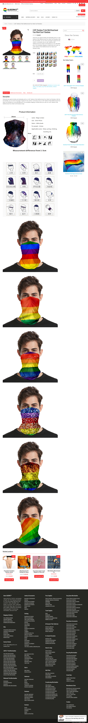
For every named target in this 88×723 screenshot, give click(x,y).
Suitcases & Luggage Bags (51, 617)
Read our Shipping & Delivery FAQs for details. (57, 1)
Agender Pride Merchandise (9, 664)
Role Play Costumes (49, 673)
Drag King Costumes (71, 663)
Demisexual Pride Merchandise (10, 668)
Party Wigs (47, 603)
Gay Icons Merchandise (71, 689)
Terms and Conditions (8, 635)
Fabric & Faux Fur (49, 658)
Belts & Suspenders (28, 617)
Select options (8, 579)
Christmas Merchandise (50, 640)
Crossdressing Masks (50, 692)
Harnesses (68, 679)
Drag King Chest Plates (71, 660)
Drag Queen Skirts (70, 613)
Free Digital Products (71, 706)
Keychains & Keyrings (29, 603)
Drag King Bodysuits (70, 657)
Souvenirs (5, 684)
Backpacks (47, 614)
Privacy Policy (6, 634)
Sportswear (26, 640)
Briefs (25, 680)
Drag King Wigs (69, 670)
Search (77, 10)
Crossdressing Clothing (29, 620)
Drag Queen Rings (70, 646)
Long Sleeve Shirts (28, 658)
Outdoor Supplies (49, 616)
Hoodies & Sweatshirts (29, 628)
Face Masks (39, 86)
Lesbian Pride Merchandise (9, 655)
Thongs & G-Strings (28, 685)
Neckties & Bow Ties (29, 633)
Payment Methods (7, 619)
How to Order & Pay (8, 620)
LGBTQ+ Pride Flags (70, 694)
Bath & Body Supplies (50, 652)
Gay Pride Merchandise (47, 86)
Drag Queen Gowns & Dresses (73, 607)
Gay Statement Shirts (29, 654)
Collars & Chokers (70, 681)
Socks (25, 639)
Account (63, 3)
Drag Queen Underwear (71, 616)
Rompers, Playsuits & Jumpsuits (31, 636)
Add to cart (40, 80)
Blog (59, 3)
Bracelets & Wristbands (29, 598)
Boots (25, 707)
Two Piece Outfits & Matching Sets (32, 646)
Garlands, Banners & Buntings (52, 600)
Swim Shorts (27, 698)
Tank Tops (26, 663)
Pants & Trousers (28, 634)
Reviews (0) (29, 92)
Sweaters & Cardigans (29, 643)
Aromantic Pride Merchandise (10, 665)
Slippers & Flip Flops (28, 713)
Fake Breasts (48, 685)
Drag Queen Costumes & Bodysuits (74, 604)
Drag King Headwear (71, 664)
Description (6, 92)
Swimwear (26, 645)
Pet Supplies (69, 695)
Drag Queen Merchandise (72, 612)
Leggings (26, 631)
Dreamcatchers (48, 656)
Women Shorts (27, 671)
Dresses (26, 622)
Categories (8, 17)
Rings (25, 607)
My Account (82, 5)
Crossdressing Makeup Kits (51, 694)
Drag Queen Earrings (71, 631)
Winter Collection (49, 631)
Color (34, 52)
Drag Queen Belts (70, 628)
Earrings (26, 600)
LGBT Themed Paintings (50, 661)
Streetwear (26, 642)
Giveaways (5, 681)
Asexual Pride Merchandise (9, 662)
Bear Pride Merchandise (8, 667)
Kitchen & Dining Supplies (51, 659)
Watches (26, 609)
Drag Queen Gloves (70, 634)
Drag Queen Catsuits (71, 606)
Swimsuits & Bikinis (28, 697)
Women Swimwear (28, 695)
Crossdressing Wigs (49, 698)
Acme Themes (82, 722)
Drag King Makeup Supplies (72, 666)
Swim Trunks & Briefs (29, 700)
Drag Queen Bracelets (71, 627)
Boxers (26, 682)
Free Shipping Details (8, 617)
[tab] (6, 93)
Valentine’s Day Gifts (49, 641)
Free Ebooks (69, 707)
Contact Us (69, 3)
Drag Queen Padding (71, 645)
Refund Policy (6, 637)
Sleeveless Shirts (28, 661)
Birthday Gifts (48, 638)
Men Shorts (27, 670)
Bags (46, 613)
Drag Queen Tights (70, 615)
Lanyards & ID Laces (50, 606)
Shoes (25, 712)
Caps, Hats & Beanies (29, 619)
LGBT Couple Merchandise (72, 691)
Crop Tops (26, 660)
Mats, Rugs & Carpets (50, 662)
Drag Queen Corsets (70, 603)
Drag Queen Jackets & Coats (72, 610)
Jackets (26, 630)
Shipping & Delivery (49, 3)
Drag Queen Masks (70, 640)
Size (34, 73)
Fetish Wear (27, 625)
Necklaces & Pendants (29, 604)
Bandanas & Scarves (52, 85)
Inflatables (47, 601)
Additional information (16, 92)
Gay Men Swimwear (28, 694)
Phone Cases (27, 606)
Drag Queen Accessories (71, 624)
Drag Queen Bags (70, 625)
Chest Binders (48, 677)
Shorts (25, 637)
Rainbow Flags (48, 604)
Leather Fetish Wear (70, 678)
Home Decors (48, 650)
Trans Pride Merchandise (9, 658)
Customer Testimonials (8, 631)
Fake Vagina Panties (49, 686)
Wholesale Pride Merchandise (10, 685)
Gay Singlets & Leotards (50, 676)
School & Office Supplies (71, 697)
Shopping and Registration (9, 622)
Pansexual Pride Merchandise (9, 673)
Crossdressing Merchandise (51, 695)
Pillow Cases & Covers (50, 664)
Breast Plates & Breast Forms (73, 598)
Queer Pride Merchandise (9, 659)
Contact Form (6, 646)
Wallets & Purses (49, 619)
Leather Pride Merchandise (9, 670)
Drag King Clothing (70, 661)
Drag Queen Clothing (71, 600)
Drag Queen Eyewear (71, 633)
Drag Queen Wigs (70, 648)
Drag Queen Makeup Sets (72, 639)
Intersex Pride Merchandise (9, 661)
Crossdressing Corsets (50, 689)
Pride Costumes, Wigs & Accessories (53, 598)
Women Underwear (28, 686)
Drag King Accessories (71, 655)
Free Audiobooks (70, 704)
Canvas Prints (48, 653)
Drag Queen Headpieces (71, 636)
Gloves (25, 627)
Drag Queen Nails (70, 642)
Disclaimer (5, 632)
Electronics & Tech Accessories (73, 688)
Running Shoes (27, 709)
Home (42, 3)
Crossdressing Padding (50, 697)
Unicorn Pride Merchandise (9, 674)
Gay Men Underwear (29, 679)
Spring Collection (49, 628)
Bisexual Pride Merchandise (9, 656)
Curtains (47, 655)
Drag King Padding (70, 669)
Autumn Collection (49, 626)
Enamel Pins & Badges (29, 601)
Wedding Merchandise (50, 643)
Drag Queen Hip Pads (71, 609)
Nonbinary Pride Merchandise (10, 671)
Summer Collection (49, 629)
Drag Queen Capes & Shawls (72, 601)
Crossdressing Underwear (51, 691)
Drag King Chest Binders (71, 658)
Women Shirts (27, 657)
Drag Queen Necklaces (71, 643)
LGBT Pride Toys (70, 692)
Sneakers (26, 710)
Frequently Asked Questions (9, 629)
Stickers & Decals (49, 665)
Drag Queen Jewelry (70, 637)
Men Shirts (26, 655)
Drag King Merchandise (71, 667)
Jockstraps (26, 683)
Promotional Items (7, 682)
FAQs (56, 3)
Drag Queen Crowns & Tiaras (72, 630)
